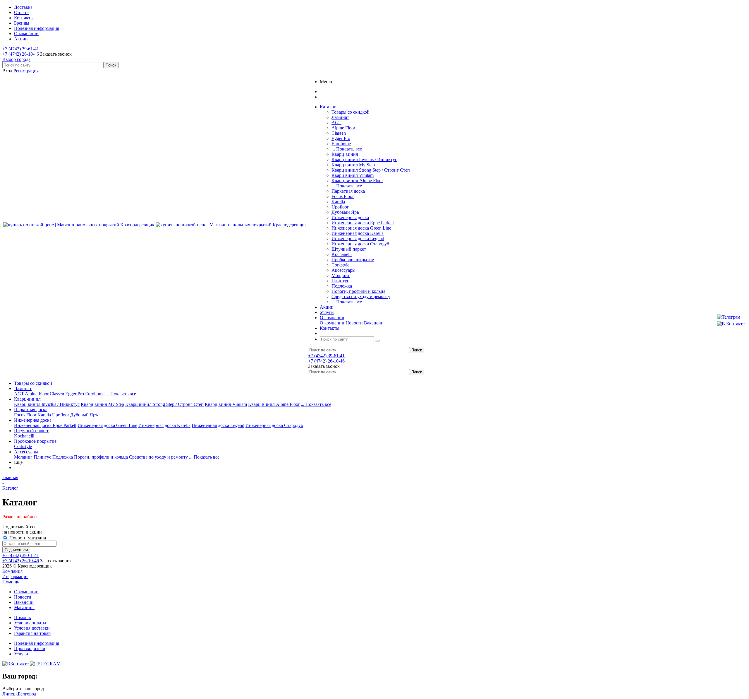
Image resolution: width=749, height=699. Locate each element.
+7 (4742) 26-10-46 (20, 54)
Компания (12, 571)
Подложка (341, 285)
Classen (338, 133)
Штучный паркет (348, 249)
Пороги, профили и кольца (358, 291)
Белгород (27, 693)
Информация (15, 576)
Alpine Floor (343, 127)
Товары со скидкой (350, 112)
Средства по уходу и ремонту (360, 296)
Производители (29, 648)
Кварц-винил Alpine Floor (357, 180)
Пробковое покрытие (352, 259)
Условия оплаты (30, 622)
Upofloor (339, 206)
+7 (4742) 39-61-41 (20, 48)
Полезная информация (36, 643)
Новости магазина (27, 537)
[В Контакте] (731, 324)
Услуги (21, 653)
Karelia (338, 201)
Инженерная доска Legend (357, 238)
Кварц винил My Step (353, 164)
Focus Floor (342, 196)
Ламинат (340, 117)
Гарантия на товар (32, 633)
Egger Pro (340, 138)
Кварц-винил (344, 154)
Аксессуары (343, 270)
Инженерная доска (350, 217)
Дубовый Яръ (345, 212)
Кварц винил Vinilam (352, 175)
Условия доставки (32, 627)
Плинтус (340, 280)
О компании (332, 322)
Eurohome (341, 143)
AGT (336, 122)
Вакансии (374, 322)
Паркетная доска (348, 191)
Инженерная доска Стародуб (360, 243)
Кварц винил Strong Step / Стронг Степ (370, 170)
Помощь (10, 581)
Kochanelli (341, 254)
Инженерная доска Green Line (361, 227)
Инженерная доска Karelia (357, 233)
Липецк (10, 693)
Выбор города (16, 59)
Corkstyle (340, 264)
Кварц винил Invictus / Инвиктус (364, 159)
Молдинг (340, 275)
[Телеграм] (731, 317)
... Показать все (346, 148)
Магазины (24, 607)
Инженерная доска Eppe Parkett (362, 222)
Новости (354, 322)
